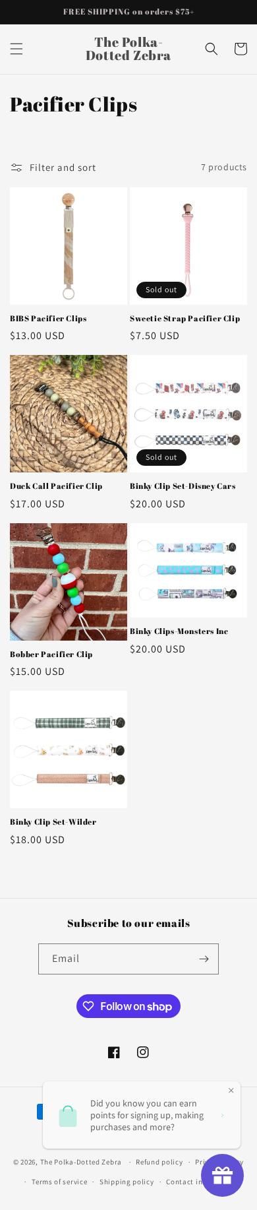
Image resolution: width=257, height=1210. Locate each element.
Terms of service (59, 1181)
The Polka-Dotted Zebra (81, 1161)
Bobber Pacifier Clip (51, 654)
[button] (16, 48)
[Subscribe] (203, 958)
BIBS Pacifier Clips (48, 318)
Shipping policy (127, 1181)
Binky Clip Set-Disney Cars (183, 486)
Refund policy (159, 1161)
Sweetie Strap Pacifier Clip (185, 318)
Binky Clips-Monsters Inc (179, 631)
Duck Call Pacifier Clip (56, 486)
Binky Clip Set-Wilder (53, 822)
